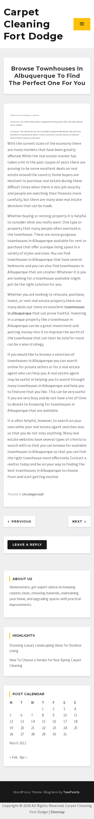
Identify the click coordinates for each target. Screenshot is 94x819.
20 (22, 728)
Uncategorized (32, 494)
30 (54, 734)
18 (75, 721)
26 (11, 734)
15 (43, 721)
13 (22, 721)
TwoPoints (71, 792)
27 (22, 734)
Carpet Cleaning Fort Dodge (33, 24)
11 (75, 715)
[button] (82, 24)
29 (43, 734)
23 (54, 728)
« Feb (13, 757)
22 (43, 728)
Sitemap (58, 811)
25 (75, 728)
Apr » (23, 757)
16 (54, 721)
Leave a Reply (27, 544)
